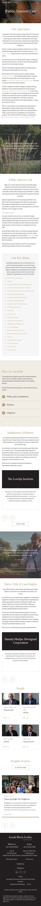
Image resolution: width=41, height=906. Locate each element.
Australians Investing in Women (16, 301)
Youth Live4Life (11, 350)
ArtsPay (9, 281)
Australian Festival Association (15, 294)
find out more (20, 524)
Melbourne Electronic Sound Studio (17, 334)
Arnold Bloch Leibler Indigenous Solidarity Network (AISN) (18, 117)
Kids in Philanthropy (12, 327)
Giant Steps (10, 310)
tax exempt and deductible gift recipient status (20, 81)
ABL (10, 3)
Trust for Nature (11, 347)
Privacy (20, 877)
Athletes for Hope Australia (14, 278)
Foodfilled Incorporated (14, 307)
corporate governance (8, 76)
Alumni (29, 884)
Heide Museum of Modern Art (15, 324)
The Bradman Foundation (14, 340)
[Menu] (37, 3)
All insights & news (20, 767)
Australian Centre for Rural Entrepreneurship (19, 285)
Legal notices (31, 890)
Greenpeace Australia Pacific (15, 321)
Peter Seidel (31, 236)
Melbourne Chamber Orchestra (16, 330)
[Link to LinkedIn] (17, 872)
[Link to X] (24, 872)
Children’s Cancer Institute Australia (17, 304)
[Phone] (8, 718)
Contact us (20, 864)
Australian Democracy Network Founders (18, 288)
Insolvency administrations (17, 884)
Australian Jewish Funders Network (17, 297)
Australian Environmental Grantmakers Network (20, 291)
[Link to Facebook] (20, 872)
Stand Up (9, 337)
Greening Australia (12, 317)
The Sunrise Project (12, 343)
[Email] (5, 718)
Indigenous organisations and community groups (16, 91)
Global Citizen (11, 314)
